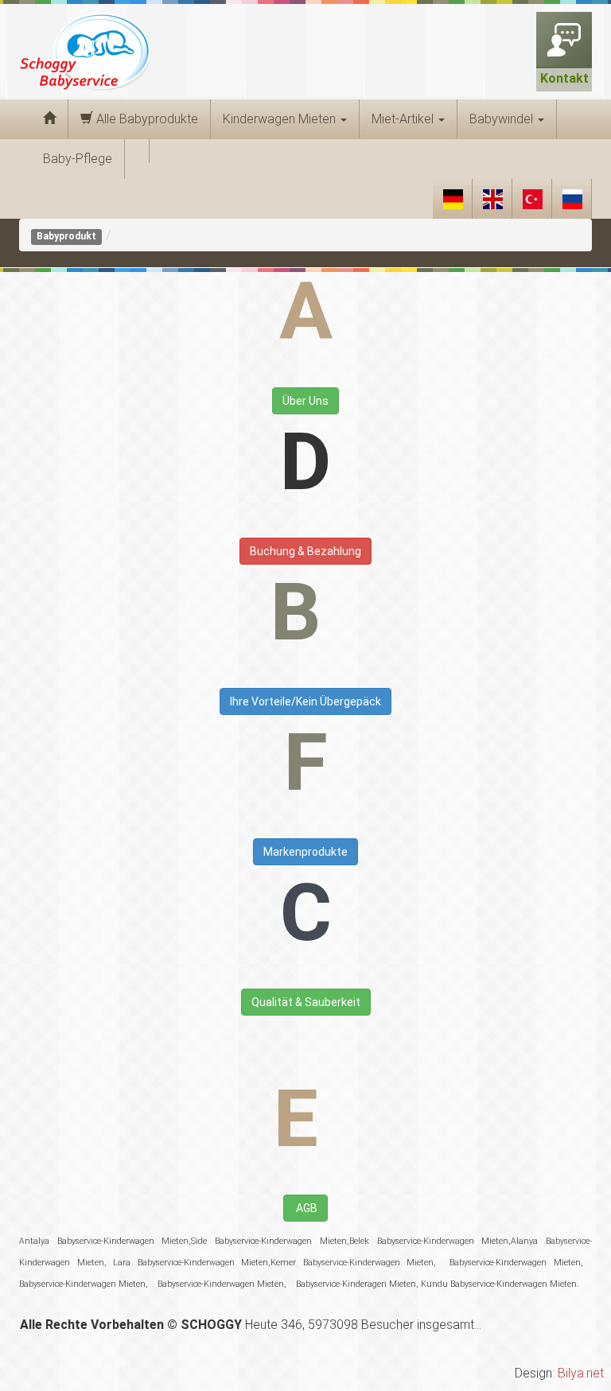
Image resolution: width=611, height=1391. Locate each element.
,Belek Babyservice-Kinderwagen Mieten (427, 1241)
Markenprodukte (305, 851)
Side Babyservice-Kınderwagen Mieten (268, 1241)
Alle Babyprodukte (145, 118)
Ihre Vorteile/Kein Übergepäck (305, 701)
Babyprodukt (66, 236)
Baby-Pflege (77, 158)
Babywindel (502, 118)
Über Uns (305, 400)
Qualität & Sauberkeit (305, 1002)
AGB (305, 1208)
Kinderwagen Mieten (281, 118)
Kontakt (564, 78)
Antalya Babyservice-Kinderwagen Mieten (104, 1241)
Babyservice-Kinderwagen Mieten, (513, 1262)
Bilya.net (581, 1373)
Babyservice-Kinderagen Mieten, (356, 1284)
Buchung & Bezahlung (305, 551)
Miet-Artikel (404, 118)
